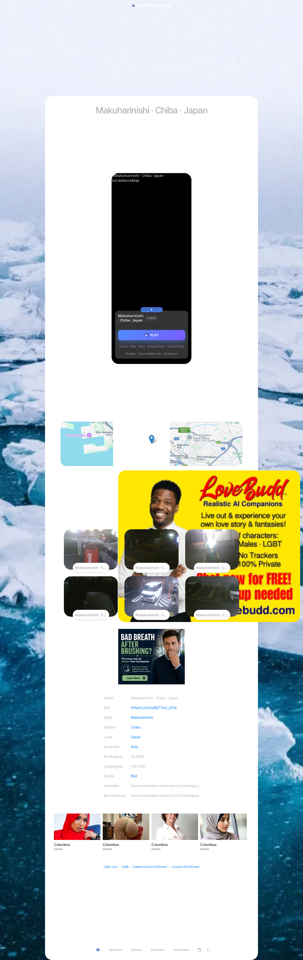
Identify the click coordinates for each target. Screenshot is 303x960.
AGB (125, 867)
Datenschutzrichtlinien (150, 867)
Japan (136, 737)
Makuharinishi (142, 717)
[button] (199, 950)
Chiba (135, 727)
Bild (134, 776)
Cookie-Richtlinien (185, 867)
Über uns (111, 867)
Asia (134, 747)
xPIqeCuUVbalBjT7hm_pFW (154, 708)
